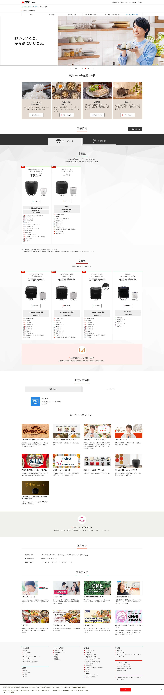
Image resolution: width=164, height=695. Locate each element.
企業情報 (115, 2)
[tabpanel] (82, 41)
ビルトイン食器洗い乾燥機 (30, 661)
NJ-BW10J (36, 201)
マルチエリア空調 (90, 677)
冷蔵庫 (25, 650)
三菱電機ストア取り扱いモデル (83, 358)
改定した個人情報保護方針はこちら (77, 687)
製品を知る (53, 389)
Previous (70, 68)
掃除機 (25, 670)
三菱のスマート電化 (91, 654)
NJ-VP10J (36, 306)
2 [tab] (82, 68)
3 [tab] (85, 68)
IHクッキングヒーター (29, 660)
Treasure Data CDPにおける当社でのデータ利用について (129, 678)
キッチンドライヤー (28, 658)
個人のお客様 (33, 6)
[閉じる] (161, 689)
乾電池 (25, 676)
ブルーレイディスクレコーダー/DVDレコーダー (129, 654)
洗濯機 (25, 674)
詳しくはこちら (36, 115)
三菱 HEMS (89, 652)
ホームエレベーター (91, 675)
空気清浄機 (57, 660)
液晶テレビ (120, 650)
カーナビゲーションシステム (124, 666)
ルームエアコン (58, 650)
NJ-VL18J (97, 306)
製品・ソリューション (125, 2)
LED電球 (88, 673)
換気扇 (56, 654)
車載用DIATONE (121, 670)
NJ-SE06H (128, 306)
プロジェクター (121, 652)
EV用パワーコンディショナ (93, 658)
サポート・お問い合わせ (82, 527)
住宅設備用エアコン (59, 652)
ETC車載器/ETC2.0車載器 (124, 668)
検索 (141, 2)
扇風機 (56, 658)
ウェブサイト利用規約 (8, 692)
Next (93, 68)
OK (126, 689)
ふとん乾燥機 (26, 672)
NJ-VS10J (67, 306)
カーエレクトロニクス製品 (124, 665)
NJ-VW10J (67, 201)
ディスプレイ (120, 656)
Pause (76, 68)
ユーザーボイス (111, 389)
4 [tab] (88, 68)
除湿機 (56, 656)
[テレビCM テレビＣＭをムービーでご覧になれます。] (46, 405)
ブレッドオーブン (28, 654)
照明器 (87, 671)
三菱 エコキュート (90, 663)
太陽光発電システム (91, 656)
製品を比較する (136, 129)
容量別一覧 (102, 141)
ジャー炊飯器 (26, 652)
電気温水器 (89, 665)
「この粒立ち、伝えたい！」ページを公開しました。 (57, 562)
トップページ (25, 6)
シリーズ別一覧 (67, 141)
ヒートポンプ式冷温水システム (94, 667)
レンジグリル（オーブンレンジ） (32, 656)
